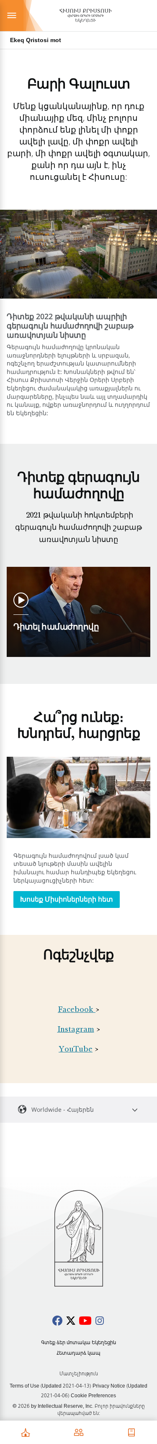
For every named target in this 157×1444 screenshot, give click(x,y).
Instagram (75, 1030)
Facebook (75, 1010)
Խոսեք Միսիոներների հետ (66, 899)
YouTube (76, 1050)
